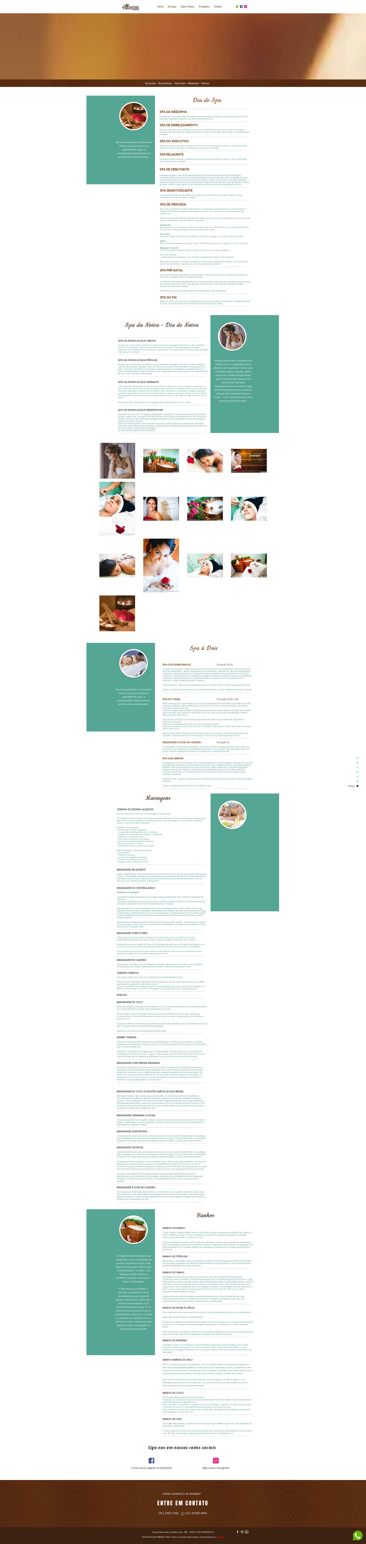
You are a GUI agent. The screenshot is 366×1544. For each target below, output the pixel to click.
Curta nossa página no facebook (151, 1468)
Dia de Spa (150, 83)
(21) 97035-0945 (196, 1513)
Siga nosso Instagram (215, 1468)
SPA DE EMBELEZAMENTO (179, 125)
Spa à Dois (180, 83)
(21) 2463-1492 (172, 1513)
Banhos (205, 83)
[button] (172, 6)
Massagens (193, 83)
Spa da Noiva (165, 83)
